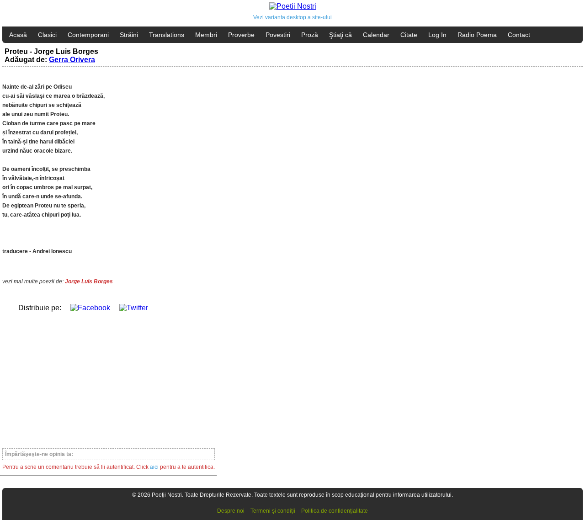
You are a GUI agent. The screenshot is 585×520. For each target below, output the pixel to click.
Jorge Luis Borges (89, 281)
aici (154, 467)
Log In (437, 34)
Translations (166, 34)
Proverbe (241, 34)
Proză (309, 34)
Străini (129, 34)
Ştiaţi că (340, 34)
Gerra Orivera (72, 60)
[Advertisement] (108, 376)
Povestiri (278, 34)
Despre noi (231, 511)
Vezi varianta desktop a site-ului (292, 17)
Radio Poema (477, 34)
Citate (408, 34)
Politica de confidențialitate (334, 511)
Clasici (47, 34)
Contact (519, 34)
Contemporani (88, 34)
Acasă (18, 34)
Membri (206, 34)
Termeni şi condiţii (272, 511)
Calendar (376, 34)
